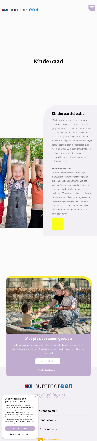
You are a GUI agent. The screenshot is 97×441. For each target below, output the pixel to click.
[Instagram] (41, 395)
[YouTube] (55, 395)
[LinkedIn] (48, 395)
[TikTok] (62, 395)
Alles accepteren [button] (20, 428)
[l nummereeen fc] (20, 9)
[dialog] (20, 416)
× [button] (35, 397)
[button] (91, 8)
